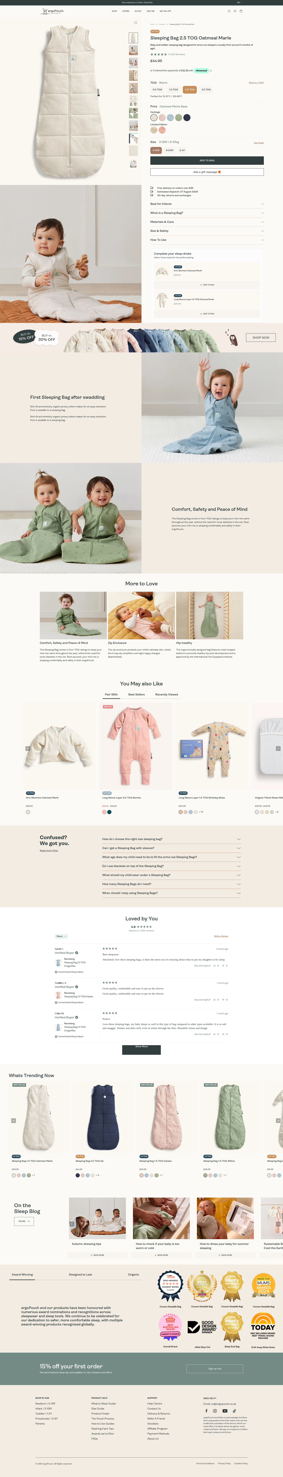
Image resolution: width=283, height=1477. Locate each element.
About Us (153, 1439)
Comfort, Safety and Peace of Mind (64, 643)
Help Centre (154, 1404)
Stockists (153, 1424)
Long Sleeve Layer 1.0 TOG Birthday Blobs (202, 798)
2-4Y (183, 150)
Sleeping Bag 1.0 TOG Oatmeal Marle (32, 1161)
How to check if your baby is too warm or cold (157, 1246)
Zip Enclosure (117, 643)
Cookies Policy (241, 1464)
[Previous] (27, 748)
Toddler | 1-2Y (43, 1414)
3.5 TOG (206, 90)
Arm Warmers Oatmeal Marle (42, 798)
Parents (40, 1424)
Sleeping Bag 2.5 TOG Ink (90, 1161)
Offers (125, 11)
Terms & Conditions (205, 1464)
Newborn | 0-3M (45, 1404)
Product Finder (100, 1414)
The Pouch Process (102, 1419)
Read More (99, 1255)
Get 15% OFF (165, 11)
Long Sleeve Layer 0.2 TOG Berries (121, 798)
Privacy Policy (224, 1464)
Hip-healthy (184, 643)
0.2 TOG (157, 90)
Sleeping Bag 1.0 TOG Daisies (155, 1161)
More (22, 1221)
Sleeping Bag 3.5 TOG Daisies (78, 997)
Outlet (138, 11)
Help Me (150, 11)
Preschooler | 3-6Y (46, 1419)
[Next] (278, 748)
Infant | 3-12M (43, 1409)
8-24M (171, 150)
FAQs (94, 1439)
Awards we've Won (102, 1434)
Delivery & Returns (158, 1414)
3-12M (157, 150)
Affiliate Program (157, 1429)
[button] (167, 55)
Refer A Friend (156, 1419)
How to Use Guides (102, 1424)
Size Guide (97, 1409)
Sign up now (214, 1369)
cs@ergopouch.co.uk (223, 1404)
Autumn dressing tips (86, 1244)
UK (238, 3)
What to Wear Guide (103, 1404)
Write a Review (221, 936)
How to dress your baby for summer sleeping (224, 1246)
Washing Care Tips (102, 1429)
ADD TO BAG (208, 285)
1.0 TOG (173, 90)
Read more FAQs (49, 851)
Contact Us (154, 1409)
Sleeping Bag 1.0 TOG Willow (219, 1161)
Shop (114, 11)
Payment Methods (158, 1434)
